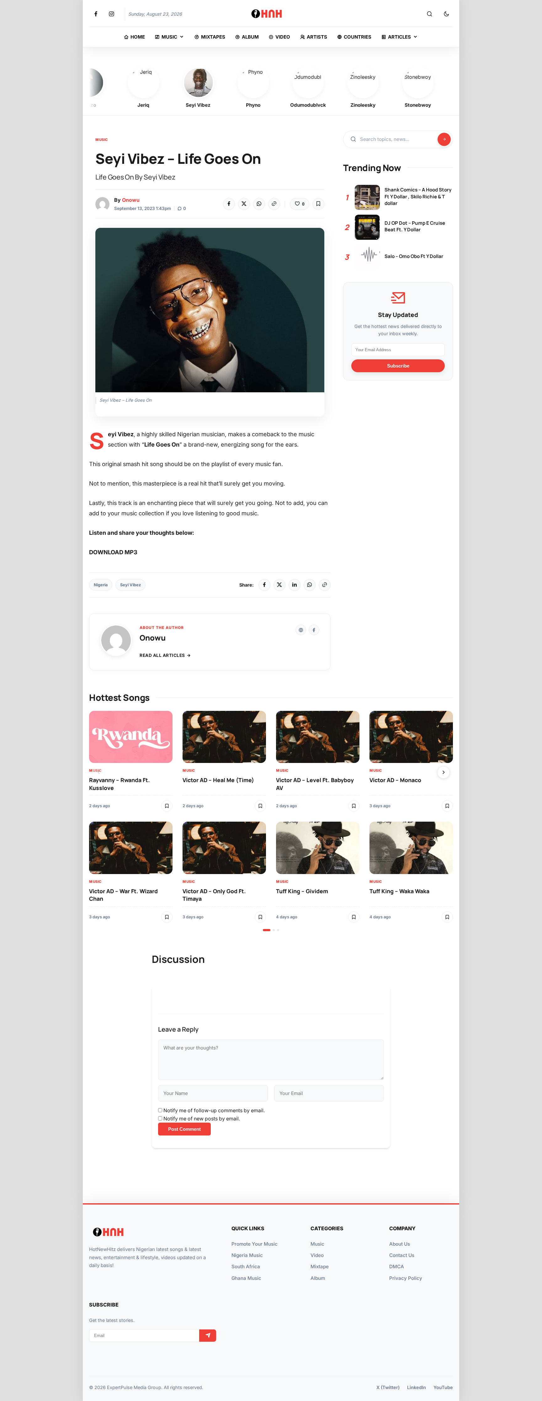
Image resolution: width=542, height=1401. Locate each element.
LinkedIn (416, 1387)
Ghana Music (246, 1278)
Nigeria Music (247, 1255)
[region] (271, 821)
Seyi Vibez (130, 584)
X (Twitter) (388, 1387)
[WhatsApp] (259, 204)
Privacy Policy (405, 1278)
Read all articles (162, 655)
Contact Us (401, 1255)
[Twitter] (244, 204)
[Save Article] (318, 204)
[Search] (429, 14)
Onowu (131, 200)
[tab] (266, 930)
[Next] (443, 772)
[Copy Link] (274, 204)
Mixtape (320, 1266)
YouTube (443, 1387)
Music (101, 139)
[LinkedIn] (294, 585)
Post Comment (184, 1129)
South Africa (245, 1266)
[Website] (300, 630)
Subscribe (398, 365)
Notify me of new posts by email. (201, 1118)
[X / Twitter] (279, 585)
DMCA (396, 1266)
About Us (399, 1244)
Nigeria (101, 584)
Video (317, 1255)
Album (318, 1278)
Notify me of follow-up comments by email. (214, 1110)
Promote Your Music (254, 1244)
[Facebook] (229, 204)
